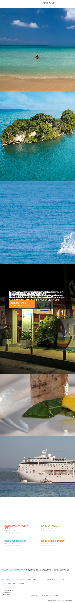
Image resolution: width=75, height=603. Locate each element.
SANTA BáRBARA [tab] (24, 580)
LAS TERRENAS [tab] (9, 580)
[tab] (4, 517)
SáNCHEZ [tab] (50, 580)
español (57, 595)
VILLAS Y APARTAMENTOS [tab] (13, 570)
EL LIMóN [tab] (60, 580)
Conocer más (18, 303)
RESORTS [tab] (30, 570)
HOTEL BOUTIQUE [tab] (61, 570)
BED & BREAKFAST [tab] (44, 570)
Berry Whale (68, 600)
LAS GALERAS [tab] (39, 580)
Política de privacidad (18, 583)
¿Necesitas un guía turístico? (41, 595)
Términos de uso (6, 583)
